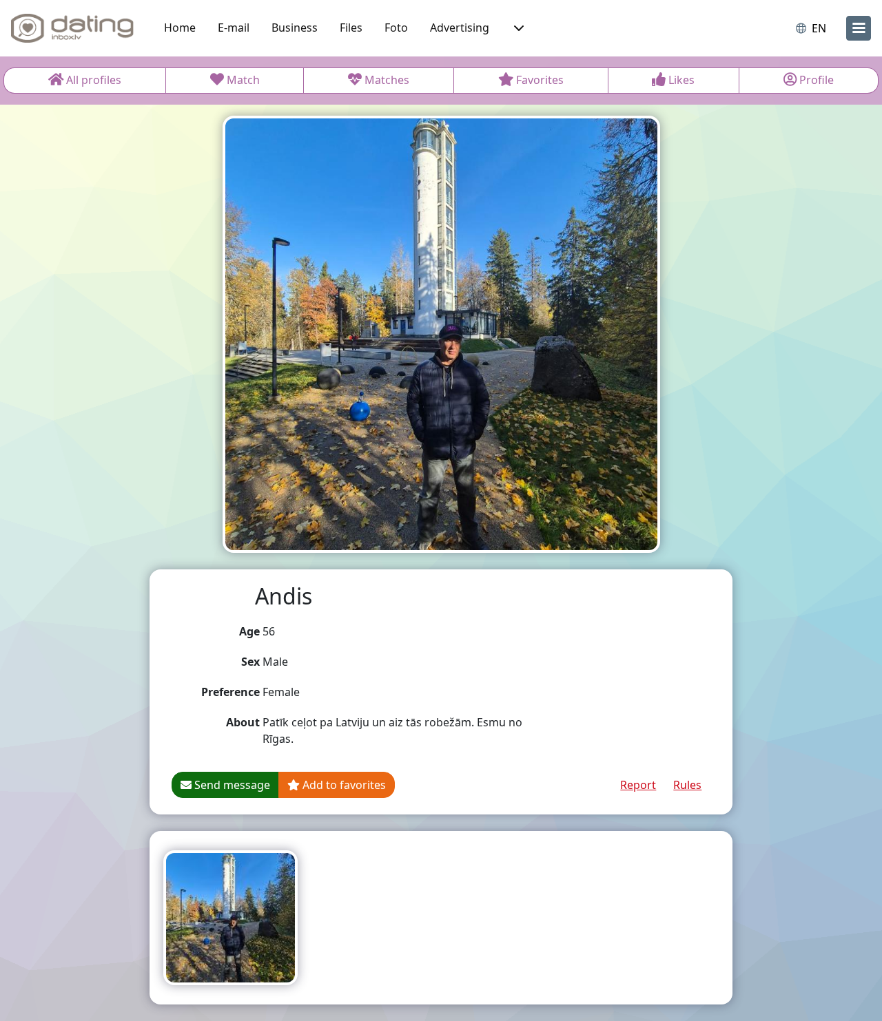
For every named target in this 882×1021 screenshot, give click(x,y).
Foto (396, 27)
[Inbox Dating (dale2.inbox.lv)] (72, 28)
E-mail (233, 27)
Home (180, 27)
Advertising (459, 27)
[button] (517, 28)
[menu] (858, 28)
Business (294, 27)
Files (351, 27)
